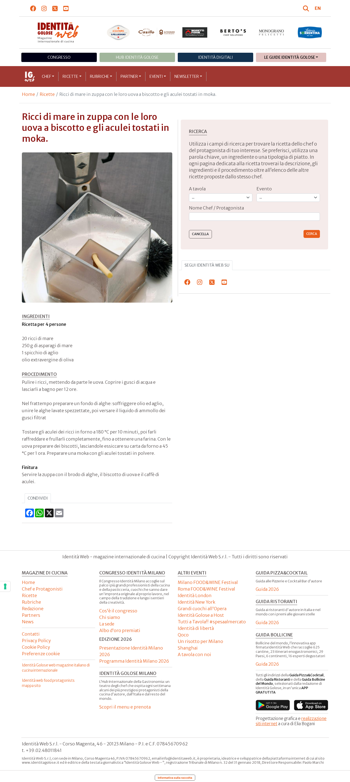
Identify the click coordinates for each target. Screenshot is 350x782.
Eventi (156, 76)
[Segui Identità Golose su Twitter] (55, 8)
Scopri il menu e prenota (125, 707)
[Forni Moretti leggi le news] (195, 32)
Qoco (183, 635)
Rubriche (99, 76)
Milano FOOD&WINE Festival (208, 582)
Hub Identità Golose (137, 57)
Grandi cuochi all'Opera (202, 608)
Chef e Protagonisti (42, 589)
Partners (31, 615)
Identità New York (196, 602)
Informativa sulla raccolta (175, 777)
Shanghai (188, 648)
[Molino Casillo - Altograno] (157, 32)
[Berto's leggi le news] (233, 32)
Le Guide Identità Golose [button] (289, 57)
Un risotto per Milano (200, 641)
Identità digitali (215, 57)
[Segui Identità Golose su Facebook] (33, 8)
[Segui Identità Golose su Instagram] (44, 8)
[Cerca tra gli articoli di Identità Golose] (306, 8)
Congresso (59, 57)
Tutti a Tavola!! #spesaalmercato (212, 621)
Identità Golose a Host (201, 615)
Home (28, 94)
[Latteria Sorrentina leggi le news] (310, 32)
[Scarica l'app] (273, 705)
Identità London (195, 595)
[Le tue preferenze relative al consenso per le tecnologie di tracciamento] (5, 586)
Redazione (32, 608)
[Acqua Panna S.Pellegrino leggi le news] (118, 32)
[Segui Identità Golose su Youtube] (66, 8)
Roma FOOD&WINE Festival (206, 589)
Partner (129, 76)
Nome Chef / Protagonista (216, 208)
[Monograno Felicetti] (271, 32)
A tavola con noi (194, 654)
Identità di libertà (196, 628)
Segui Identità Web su (207, 265)
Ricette (70, 76)
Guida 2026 (267, 589)
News (28, 621)
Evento (264, 188)
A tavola (197, 188)
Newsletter (186, 76)
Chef (46, 76)
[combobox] (254, 217)
